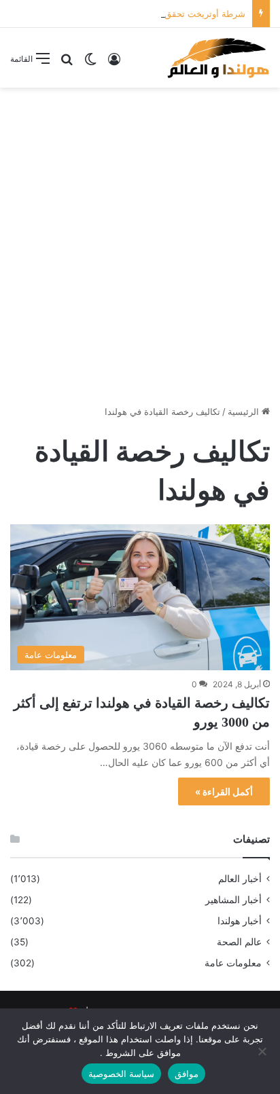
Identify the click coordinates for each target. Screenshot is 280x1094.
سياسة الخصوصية (121, 1073)
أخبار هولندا (239, 920)
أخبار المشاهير (233, 899)
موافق (186, 1073)
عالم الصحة (239, 941)
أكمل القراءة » (224, 791)
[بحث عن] (66, 63)
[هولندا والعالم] (217, 57)
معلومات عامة (233, 963)
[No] (263, 1051)
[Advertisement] (140, 241)
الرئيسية (245, 411)
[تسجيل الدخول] (114, 63)
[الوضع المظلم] (90, 63)
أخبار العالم (240, 878)
